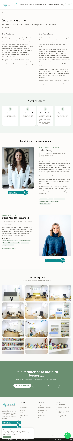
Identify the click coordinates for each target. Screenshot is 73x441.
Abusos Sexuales (42, 412)
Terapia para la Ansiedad (44, 405)
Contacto (56, 4)
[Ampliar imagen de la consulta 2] (13, 293)
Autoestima (40, 417)
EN (62, 4)
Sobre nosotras (24, 4)
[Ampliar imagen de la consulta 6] (60, 293)
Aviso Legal (48, 435)
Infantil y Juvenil (24, 415)
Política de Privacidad (56, 435)
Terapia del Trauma (42, 410)
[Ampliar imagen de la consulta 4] (36, 293)
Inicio (21, 405)
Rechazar (15, 436)
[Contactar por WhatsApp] (67, 435)
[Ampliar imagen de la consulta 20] (60, 328)
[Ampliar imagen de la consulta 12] (60, 310)
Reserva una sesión (23, 385)
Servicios (31, 4)
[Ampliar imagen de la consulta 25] (60, 346)
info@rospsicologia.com (63, 407)
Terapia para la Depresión (44, 407)
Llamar (69, 4)
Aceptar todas (7, 436)
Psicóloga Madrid (39, 4)
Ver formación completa (46, 207)
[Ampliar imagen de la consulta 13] (13, 328)
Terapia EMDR (41, 415)
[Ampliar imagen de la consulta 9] (13, 310)
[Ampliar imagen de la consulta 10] (36, 310)
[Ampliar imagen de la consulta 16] (36, 328)
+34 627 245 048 (62, 404)
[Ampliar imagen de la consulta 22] (13, 346)
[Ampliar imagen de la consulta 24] (36, 346)
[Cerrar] (32, 429)
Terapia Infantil (49, 4)
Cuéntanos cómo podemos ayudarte (47, 385)
